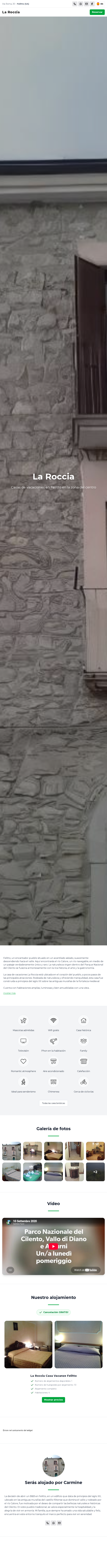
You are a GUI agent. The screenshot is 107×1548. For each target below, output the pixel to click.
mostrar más (9, 993)
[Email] (86, 3)
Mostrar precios (53, 1399)
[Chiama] (74, 3)
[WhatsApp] (80, 3)
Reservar (97, 12)
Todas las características (53, 1103)
